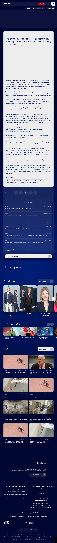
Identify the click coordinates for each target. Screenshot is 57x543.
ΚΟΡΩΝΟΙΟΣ (26, 180)
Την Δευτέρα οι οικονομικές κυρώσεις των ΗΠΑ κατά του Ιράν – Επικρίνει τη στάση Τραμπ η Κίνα (26, 235)
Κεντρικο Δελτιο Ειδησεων (45, 314)
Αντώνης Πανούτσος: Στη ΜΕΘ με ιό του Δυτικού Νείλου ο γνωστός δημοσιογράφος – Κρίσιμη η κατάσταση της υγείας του (41, 374)
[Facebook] (16, 192)
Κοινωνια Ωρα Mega (12, 314)
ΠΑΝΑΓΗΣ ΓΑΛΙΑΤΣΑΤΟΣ (31, 182)
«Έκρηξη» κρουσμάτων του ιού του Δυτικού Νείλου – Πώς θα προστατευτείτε (40, 442)
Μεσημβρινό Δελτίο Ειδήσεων (9, 338)
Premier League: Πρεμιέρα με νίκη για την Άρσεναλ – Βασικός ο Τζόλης (21, 215)
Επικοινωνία (25, 537)
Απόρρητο (56, 540)
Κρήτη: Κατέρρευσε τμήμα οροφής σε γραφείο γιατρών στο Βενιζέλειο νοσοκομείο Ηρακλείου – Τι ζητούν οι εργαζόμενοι (40, 419)
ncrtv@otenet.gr (48, 507)
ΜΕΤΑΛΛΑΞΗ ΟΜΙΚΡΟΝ (11, 182)
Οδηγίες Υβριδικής (48, 537)
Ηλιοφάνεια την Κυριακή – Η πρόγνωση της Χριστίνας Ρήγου (18, 208)
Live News (28, 314)
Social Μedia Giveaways (26, 539)
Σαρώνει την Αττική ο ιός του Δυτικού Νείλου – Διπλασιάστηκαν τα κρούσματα (15, 373)
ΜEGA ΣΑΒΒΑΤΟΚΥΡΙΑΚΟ (37, 180)
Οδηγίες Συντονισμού (35, 537)
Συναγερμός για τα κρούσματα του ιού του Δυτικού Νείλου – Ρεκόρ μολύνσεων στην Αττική (16, 418)
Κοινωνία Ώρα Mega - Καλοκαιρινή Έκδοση (44, 338)
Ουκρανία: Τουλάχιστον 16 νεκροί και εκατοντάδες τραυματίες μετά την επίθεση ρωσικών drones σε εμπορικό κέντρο (27, 249)
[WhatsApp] (26, 192)
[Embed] (35, 192)
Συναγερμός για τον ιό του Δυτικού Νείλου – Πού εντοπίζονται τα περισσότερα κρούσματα (40, 396)
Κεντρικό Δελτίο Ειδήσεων (28, 337)
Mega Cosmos (14, 539)
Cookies (40, 535)
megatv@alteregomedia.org (41, 500)
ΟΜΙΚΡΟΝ (21, 182)
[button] (53, 4)
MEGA (8, 180)
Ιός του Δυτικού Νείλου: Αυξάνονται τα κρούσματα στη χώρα (13, 396)
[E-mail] (30, 192)
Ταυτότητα (47, 535)
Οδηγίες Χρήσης (32, 535)
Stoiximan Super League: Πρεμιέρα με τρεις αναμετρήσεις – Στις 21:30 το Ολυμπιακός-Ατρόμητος (27, 222)
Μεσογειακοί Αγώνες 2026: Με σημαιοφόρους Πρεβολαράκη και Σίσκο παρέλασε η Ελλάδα (25, 228)
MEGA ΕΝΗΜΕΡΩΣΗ (16, 180)
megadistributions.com (40, 539)
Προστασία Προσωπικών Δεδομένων (16, 535)
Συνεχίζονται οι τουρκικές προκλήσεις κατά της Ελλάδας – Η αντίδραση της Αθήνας (24, 242)
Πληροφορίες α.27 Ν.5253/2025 (12, 537)
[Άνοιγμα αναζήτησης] (48, 4)
